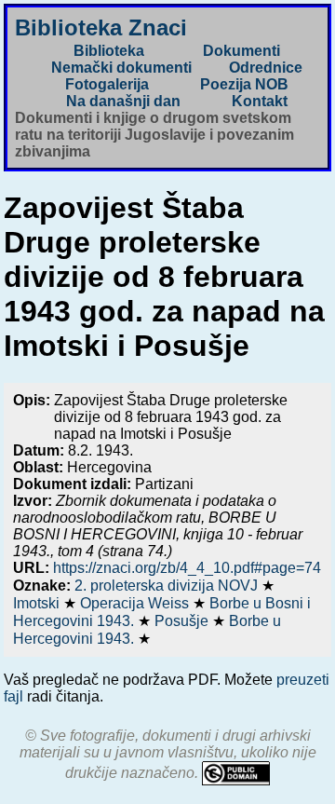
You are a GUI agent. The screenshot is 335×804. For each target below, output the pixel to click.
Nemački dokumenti (121, 67)
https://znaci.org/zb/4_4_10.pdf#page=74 (187, 568)
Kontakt (260, 101)
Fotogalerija (107, 84)
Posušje (183, 621)
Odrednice (265, 67)
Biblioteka (109, 51)
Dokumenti (241, 51)
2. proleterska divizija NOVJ (167, 585)
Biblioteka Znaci (101, 27)
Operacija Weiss (136, 603)
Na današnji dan (123, 101)
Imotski (38, 603)
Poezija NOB (244, 84)
